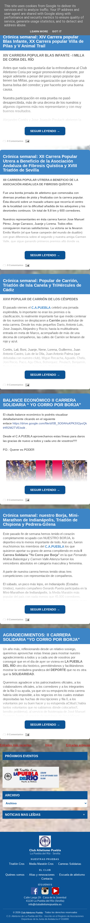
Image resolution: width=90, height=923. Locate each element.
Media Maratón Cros (41, 863)
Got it (57, 31)
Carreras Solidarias (69, 863)
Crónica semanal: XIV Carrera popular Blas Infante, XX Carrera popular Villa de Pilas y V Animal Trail (43, 41)
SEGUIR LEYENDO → (45, 131)
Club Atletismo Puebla (32, 912)
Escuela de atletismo (72, 874)
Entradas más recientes (15, 745)
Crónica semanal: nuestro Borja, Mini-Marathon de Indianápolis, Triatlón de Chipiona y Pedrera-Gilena (41, 520)
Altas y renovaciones (42, 874)
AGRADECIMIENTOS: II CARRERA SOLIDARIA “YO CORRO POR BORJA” (41, 637)
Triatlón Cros (16, 863)
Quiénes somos (14, 874)
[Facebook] (34, 890)
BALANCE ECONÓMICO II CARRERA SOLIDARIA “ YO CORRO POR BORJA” (42, 402)
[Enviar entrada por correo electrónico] (26, 141)
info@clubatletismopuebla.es (45, 904)
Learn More (39, 31)
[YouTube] (55, 890)
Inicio (48, 744)
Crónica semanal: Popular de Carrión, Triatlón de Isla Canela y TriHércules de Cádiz (42, 285)
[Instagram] (45, 890)
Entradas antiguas (78, 745)
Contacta (46, 878)
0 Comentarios (15, 141)
